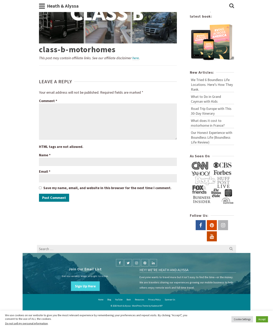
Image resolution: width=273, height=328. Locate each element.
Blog (109, 299)
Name (45, 155)
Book (129, 299)
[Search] (231, 6)
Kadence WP (156, 305)
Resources (139, 299)
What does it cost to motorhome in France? (208, 123)
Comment (48, 100)
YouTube (119, 299)
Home (100, 299)
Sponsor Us (170, 299)
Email (44, 171)
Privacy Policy (154, 299)
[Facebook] (120, 263)
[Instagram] (136, 263)
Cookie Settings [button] (242, 319)
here (135, 58)
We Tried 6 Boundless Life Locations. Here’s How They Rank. (212, 84)
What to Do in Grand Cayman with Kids (206, 99)
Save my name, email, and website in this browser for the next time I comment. (107, 188)
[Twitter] (128, 263)
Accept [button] (262, 319)
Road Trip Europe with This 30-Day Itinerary (211, 111)
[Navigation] (42, 6)
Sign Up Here (85, 286)
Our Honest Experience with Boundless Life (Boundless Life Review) (211, 137)
